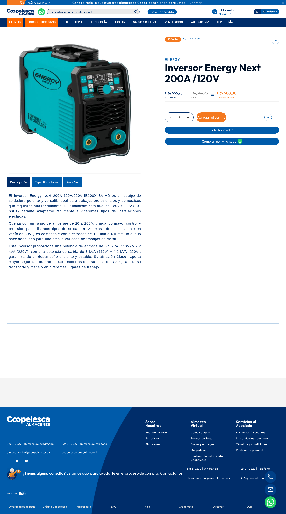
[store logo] (14, 12)
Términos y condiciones (251, 444)
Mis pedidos (199, 450)
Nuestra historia (156, 432)
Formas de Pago (201, 438)
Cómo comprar (201, 432)
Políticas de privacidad (251, 450)
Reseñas (72, 182)
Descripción (18, 182)
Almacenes (152, 444)
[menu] (143, 22)
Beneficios (152, 438)
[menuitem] (15, 22)
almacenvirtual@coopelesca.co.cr (29, 452)
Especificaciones (47, 182)
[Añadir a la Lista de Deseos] (267, 117)
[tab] (18, 182)
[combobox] (93, 11)
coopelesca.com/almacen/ (79, 452)
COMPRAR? (43, 2)
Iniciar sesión (227, 10)
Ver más (195, 2)
